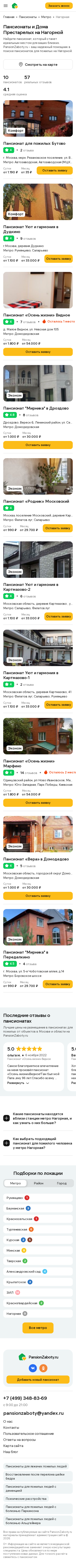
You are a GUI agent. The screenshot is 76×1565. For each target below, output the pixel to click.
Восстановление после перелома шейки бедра (35, 1476)
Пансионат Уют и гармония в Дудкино (30, 229)
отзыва (27, 150)
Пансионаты (28, 17)
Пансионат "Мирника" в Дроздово (36, 408)
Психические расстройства (26, 1498)
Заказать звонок (59, 5)
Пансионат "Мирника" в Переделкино (25, 954)
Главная (8, 17)
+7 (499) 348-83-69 (25, 1398)
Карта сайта (13, 1446)
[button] (68, 118)
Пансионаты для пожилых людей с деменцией (31, 1488)
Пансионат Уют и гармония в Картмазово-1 (30, 675)
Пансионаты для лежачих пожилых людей (36, 1466)
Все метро (38, 1327)
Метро (46, 17)
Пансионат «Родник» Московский (36, 501)
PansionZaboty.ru (15, 5)
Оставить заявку (54, 170)
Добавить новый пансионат (38, 1379)
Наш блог (10, 1452)
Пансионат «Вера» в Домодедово (36, 858)
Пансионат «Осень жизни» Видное (36, 314)
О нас (8, 1421)
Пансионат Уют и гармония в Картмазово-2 (30, 587)
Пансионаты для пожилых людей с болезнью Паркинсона (31, 1509)
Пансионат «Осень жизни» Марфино (29, 763)
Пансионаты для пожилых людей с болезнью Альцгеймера (31, 1521)
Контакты (11, 1427)
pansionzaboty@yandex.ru (33, 1413)
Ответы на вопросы (19, 1439)
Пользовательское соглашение (28, 1433)
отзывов (28, 238)
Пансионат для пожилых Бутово (34, 143)
